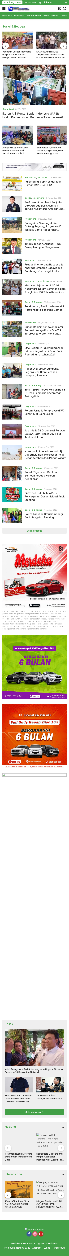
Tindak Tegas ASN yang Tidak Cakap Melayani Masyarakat (43, 245)
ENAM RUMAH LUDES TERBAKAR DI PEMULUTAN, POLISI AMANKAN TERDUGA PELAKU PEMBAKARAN (50, 54)
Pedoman (53, 1243)
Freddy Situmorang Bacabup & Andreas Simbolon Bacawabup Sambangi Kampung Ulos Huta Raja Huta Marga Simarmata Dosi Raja (45, 271)
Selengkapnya (34, 530)
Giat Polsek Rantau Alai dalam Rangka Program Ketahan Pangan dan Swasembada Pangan (50, 150)
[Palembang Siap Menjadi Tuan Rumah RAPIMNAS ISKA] (12, 183)
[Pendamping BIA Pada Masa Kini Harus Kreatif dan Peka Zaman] (12, 308)
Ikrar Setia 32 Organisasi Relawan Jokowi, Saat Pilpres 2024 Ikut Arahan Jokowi (45, 434)
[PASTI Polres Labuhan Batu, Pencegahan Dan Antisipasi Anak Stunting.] (12, 495)
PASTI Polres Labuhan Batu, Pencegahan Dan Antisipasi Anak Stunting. (45, 496)
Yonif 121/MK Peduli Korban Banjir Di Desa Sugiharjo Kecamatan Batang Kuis (45, 393)
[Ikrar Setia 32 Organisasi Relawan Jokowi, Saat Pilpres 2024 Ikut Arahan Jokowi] (12, 432)
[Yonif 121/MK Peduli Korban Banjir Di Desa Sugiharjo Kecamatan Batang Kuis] (12, 392)
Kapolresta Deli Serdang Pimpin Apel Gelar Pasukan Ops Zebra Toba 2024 (50, 1156)
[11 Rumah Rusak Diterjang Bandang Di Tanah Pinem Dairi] (19, 1142)
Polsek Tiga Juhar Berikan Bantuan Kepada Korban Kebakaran (41, 476)
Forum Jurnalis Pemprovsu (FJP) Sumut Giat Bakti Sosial (44, 412)
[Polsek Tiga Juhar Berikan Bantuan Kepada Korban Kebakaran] (12, 474)
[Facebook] (29, 1234)
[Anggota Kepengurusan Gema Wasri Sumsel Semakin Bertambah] (17, 135)
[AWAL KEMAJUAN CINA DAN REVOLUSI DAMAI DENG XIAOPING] (19, 1189)
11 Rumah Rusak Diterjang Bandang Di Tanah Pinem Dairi (18, 1156)
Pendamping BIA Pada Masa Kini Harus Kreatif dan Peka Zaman (44, 308)
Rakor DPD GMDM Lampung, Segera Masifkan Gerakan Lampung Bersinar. (42, 372)
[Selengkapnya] (63, 1127)
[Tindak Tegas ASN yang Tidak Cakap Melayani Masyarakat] (12, 246)
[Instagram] (35, 1234)
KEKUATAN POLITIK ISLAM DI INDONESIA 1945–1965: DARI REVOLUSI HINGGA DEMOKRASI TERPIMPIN (18, 1098)
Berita (28, 198)
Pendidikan (30, 177)
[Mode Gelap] (59, 8)
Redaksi (15, 1243)
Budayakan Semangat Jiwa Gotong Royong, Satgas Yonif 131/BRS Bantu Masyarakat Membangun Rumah (43, 228)
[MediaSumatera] (19, 8)
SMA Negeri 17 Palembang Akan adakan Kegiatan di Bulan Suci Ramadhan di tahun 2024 (44, 351)
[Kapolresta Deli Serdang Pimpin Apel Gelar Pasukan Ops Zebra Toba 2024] (50, 1142)
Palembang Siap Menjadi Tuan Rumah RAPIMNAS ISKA (43, 183)
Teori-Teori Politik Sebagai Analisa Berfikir (49, 1097)
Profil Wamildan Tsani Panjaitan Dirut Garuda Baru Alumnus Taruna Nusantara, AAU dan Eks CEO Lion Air (44, 207)
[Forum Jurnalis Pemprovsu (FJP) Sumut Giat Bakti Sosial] (12, 412)
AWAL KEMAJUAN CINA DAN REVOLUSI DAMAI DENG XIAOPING (17, 1204)
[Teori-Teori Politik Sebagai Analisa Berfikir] (50, 1085)
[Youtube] (40, 1234)
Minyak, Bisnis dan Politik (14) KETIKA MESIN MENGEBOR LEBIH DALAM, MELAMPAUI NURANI (50, 1204)
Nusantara (43, 177)
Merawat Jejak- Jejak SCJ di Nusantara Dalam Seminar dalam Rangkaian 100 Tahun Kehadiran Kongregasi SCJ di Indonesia (45, 290)
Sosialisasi (43, 281)
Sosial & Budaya (33, 302)
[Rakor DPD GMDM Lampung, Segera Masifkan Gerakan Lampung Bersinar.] (12, 371)
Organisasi (8, 109)
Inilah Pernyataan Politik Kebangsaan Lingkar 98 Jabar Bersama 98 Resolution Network (34, 1071)
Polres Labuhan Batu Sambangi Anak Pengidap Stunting (44, 515)
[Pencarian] (65, 8)
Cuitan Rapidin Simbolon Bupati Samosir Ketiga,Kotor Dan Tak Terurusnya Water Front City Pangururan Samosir (44, 332)
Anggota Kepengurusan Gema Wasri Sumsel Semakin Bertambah (15, 150)
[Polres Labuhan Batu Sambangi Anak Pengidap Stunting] (12, 515)
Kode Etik (28, 1243)
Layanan (40, 1243)
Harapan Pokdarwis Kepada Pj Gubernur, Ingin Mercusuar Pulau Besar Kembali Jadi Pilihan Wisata (45, 455)
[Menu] (4, 8)
